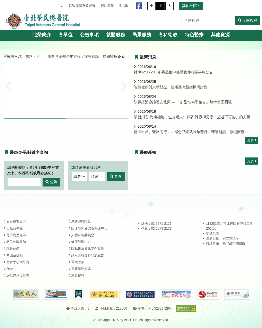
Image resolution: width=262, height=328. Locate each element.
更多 (250, 140)
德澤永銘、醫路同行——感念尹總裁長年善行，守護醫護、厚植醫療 (189, 132)
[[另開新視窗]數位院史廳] (104, 294)
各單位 (66, 34)
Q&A (9, 269)
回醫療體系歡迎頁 (82, 5)
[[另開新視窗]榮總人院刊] (25, 294)
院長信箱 (12, 248)
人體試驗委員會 (82, 235)
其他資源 (220, 34)
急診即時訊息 (81, 221)
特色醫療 (194, 34)
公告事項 (89, 34)
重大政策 (77, 262)
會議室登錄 (14, 255)
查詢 (54, 182)
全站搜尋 (250, 20)
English (124, 5)
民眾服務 (141, 34)
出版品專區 (14, 228)
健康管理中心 (81, 242)
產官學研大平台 (17, 262)
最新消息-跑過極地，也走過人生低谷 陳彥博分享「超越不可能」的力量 (192, 117)
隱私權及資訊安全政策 (87, 248)
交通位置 (212, 233)
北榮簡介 (41, 34)
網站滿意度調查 (17, 275)
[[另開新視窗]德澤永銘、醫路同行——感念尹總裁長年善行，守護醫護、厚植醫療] (66, 57)
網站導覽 (107, 5)
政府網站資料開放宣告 (87, 255)
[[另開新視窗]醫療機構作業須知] (140, 294)
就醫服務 (115, 34)
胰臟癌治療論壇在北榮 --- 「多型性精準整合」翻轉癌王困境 (183, 102)
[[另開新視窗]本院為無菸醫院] (208, 294)
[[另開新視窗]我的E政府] (78, 294)
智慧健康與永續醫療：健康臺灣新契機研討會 (171, 87)
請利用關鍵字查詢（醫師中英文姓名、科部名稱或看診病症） (33, 170)
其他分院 (189, 6)
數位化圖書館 (16, 242)
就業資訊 (77, 275)
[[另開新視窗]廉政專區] (237, 294)
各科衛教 (168, 34)
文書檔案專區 (16, 221)
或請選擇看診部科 (86, 167)
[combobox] (24, 182)
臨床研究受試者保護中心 (89, 228)
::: (62, 5)
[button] (8, 86)
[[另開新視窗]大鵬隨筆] (176, 294)
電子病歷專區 (16, 235)
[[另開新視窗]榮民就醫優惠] (56, 294)
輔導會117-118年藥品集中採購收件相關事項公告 (173, 72)
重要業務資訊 (81, 269)
